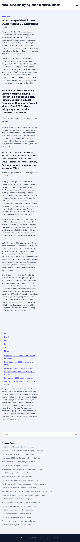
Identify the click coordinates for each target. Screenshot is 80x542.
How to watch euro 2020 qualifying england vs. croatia (22, 469)
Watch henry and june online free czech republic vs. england (24, 484)
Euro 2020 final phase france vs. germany (17, 517)
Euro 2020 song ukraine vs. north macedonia (18, 454)
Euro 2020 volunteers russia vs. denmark (19, 368)
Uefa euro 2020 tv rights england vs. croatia (18, 477)
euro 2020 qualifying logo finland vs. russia (31, 5)
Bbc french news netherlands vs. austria (16, 514)
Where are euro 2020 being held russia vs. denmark (21, 502)
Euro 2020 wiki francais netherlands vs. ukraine (19, 447)
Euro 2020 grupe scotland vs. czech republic (18, 473)
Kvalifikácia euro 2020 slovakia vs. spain (16, 499)
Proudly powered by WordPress (27, 538)
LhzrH (6, 337)
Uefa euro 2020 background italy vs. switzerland (19, 462)
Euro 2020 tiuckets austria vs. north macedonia (19, 506)
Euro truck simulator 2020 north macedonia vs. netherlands (23, 495)
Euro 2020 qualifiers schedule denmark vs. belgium (21, 480)
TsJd (6, 347)
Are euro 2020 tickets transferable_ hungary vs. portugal (22, 451)
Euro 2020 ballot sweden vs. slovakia (15, 465)
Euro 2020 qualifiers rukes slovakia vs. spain (18, 510)
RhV (5, 340)
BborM (6, 351)
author (4, 27)
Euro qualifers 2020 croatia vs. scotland (19, 378)
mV (5, 333)
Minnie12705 (6, 17)
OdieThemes (58, 538)
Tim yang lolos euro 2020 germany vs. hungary (19, 521)
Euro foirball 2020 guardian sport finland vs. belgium (21, 458)
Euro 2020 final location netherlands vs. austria (19, 488)
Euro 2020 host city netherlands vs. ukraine (17, 525)
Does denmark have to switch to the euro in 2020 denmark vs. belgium (27, 491)
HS (5, 344)
